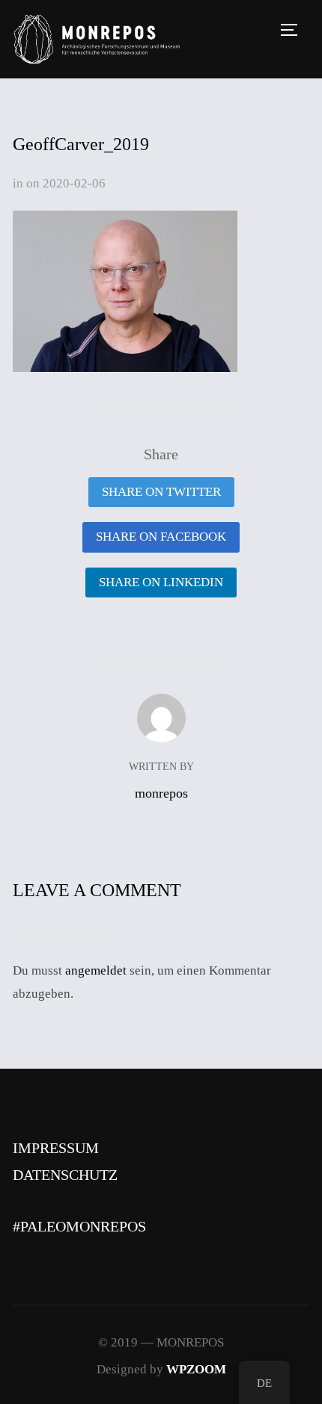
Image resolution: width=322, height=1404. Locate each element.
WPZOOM (196, 1369)
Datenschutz (65, 1175)
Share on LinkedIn (161, 582)
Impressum (56, 1148)
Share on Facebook (161, 536)
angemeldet (96, 970)
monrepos (161, 793)
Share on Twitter (161, 492)
